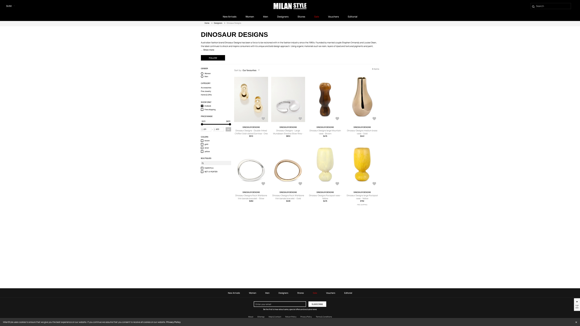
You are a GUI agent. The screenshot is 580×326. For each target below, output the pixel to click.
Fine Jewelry (206, 91)
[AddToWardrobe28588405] (263, 119)
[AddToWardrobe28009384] (300, 184)
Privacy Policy (306, 316)
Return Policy (290, 316)
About (250, 316)
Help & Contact (275, 316)
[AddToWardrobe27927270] (374, 184)
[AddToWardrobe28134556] (374, 119)
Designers (218, 23)
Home (207, 23)
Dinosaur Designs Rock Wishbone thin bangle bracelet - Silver (251, 197)
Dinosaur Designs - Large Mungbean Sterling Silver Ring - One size (288, 133)
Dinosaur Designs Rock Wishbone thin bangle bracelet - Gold (288, 197)
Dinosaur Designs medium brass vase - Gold (362, 132)
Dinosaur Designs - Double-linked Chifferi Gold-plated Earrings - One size (251, 133)
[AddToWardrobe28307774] (300, 119)
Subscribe (317, 304)
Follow (213, 57)
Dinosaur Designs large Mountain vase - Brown (325, 132)
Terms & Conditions (324, 316)
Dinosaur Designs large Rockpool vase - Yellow (362, 197)
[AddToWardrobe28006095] (337, 184)
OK (228, 129)
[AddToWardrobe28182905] (337, 119)
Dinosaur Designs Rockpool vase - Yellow (325, 197)
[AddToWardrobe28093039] (263, 184)
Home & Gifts (206, 95)
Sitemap (260, 316)
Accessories (206, 87)
